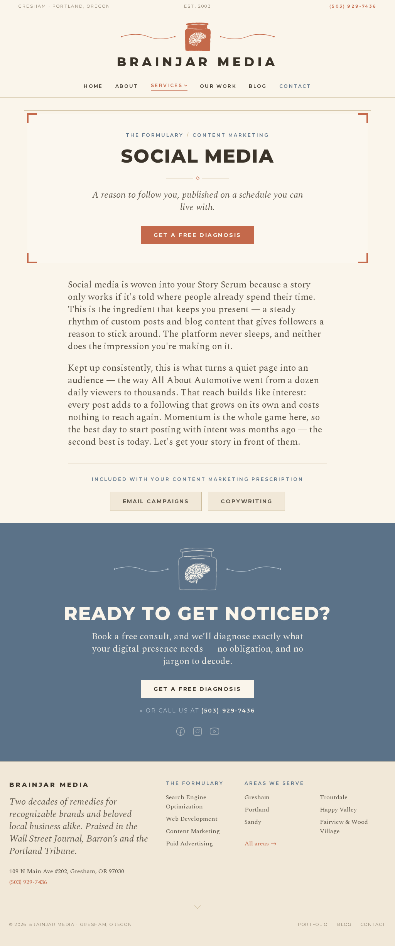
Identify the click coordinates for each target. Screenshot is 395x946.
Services (166, 85)
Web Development (192, 818)
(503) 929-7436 (352, 6)
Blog (258, 86)
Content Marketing (230, 135)
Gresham (257, 797)
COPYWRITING (246, 501)
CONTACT (373, 924)
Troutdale (334, 797)
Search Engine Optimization (186, 802)
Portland (257, 809)
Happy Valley (338, 809)
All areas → (261, 843)
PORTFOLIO (313, 924)
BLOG (344, 924)
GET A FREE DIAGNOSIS (197, 235)
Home (93, 86)
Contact (295, 86)
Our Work (218, 86)
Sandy (253, 822)
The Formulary (155, 135)
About (126, 86)
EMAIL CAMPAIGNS (156, 501)
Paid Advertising (189, 843)
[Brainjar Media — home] (197, 36)
